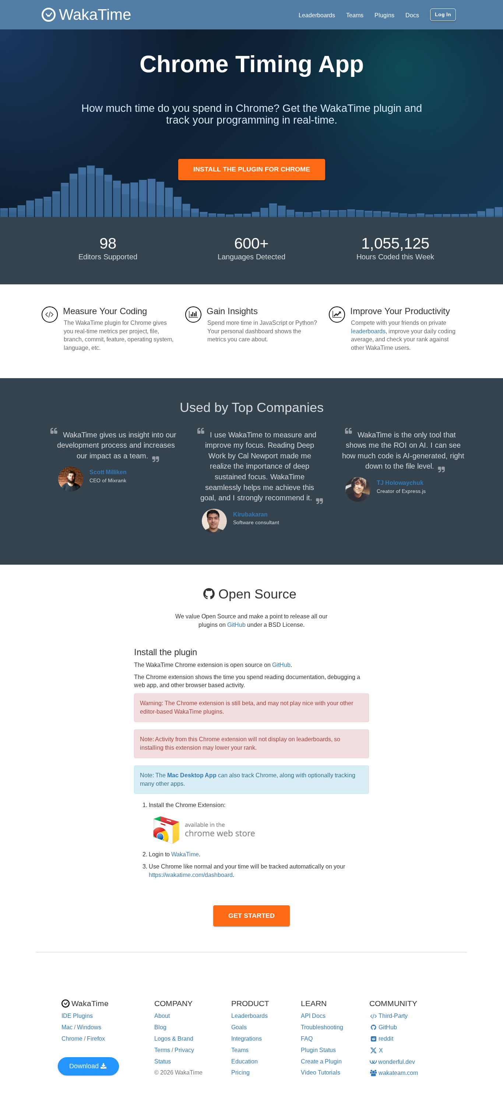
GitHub (236, 625)
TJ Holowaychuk (400, 483)
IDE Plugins (77, 1016)
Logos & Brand (173, 1039)
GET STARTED (251, 915)
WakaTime (185, 854)
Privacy (184, 1050)
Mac (67, 1027)
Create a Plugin (321, 1061)
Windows (89, 1027)
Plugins (384, 15)
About (162, 1016)
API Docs (313, 1016)
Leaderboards (317, 15)
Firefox (96, 1039)
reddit (386, 1039)
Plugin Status (318, 1050)
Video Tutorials (320, 1072)
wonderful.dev (396, 1062)
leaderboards (368, 331)
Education (244, 1061)
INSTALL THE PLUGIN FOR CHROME (251, 169)
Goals (239, 1027)
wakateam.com (398, 1073)
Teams (354, 15)
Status (162, 1061)
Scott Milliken (108, 472)
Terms (162, 1050)
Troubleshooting (322, 1027)
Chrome (71, 1039)
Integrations (246, 1039)
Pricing (240, 1072)
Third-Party (393, 1016)
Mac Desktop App (192, 775)
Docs (412, 15)
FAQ (307, 1039)
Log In (443, 14)
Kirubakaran (250, 514)
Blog (160, 1027)
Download (84, 1066)
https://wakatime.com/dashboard (191, 875)
